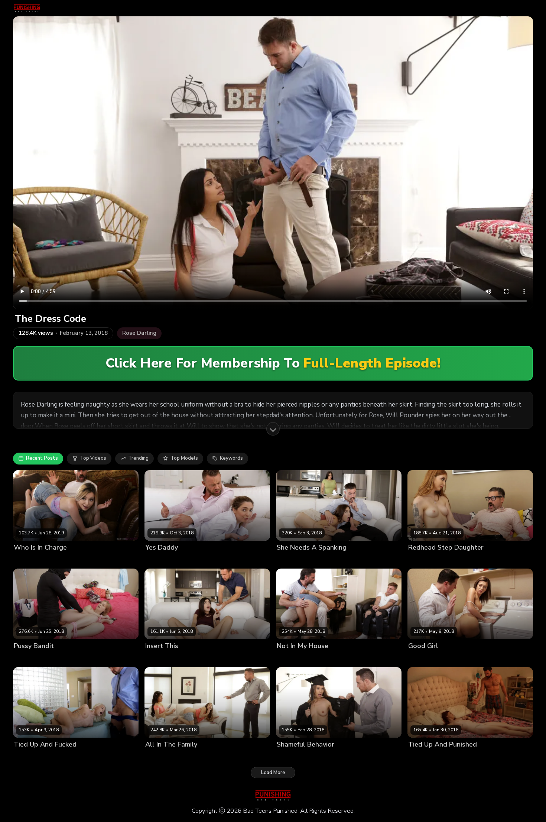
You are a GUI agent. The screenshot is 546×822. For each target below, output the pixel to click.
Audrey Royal (161, 658)
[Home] (26, 8)
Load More (273, 772)
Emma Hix (25, 756)
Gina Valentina (294, 658)
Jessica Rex (193, 658)
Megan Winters (426, 559)
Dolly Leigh (27, 658)
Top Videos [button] (93, 458)
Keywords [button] (231, 458)
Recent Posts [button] (42, 458)
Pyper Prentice (425, 756)
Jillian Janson (292, 756)
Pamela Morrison (165, 756)
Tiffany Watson (426, 658)
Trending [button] (138, 458)
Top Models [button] (184, 458)
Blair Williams (293, 559)
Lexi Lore (24, 559)
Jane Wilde (158, 559)
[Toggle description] (273, 429)
